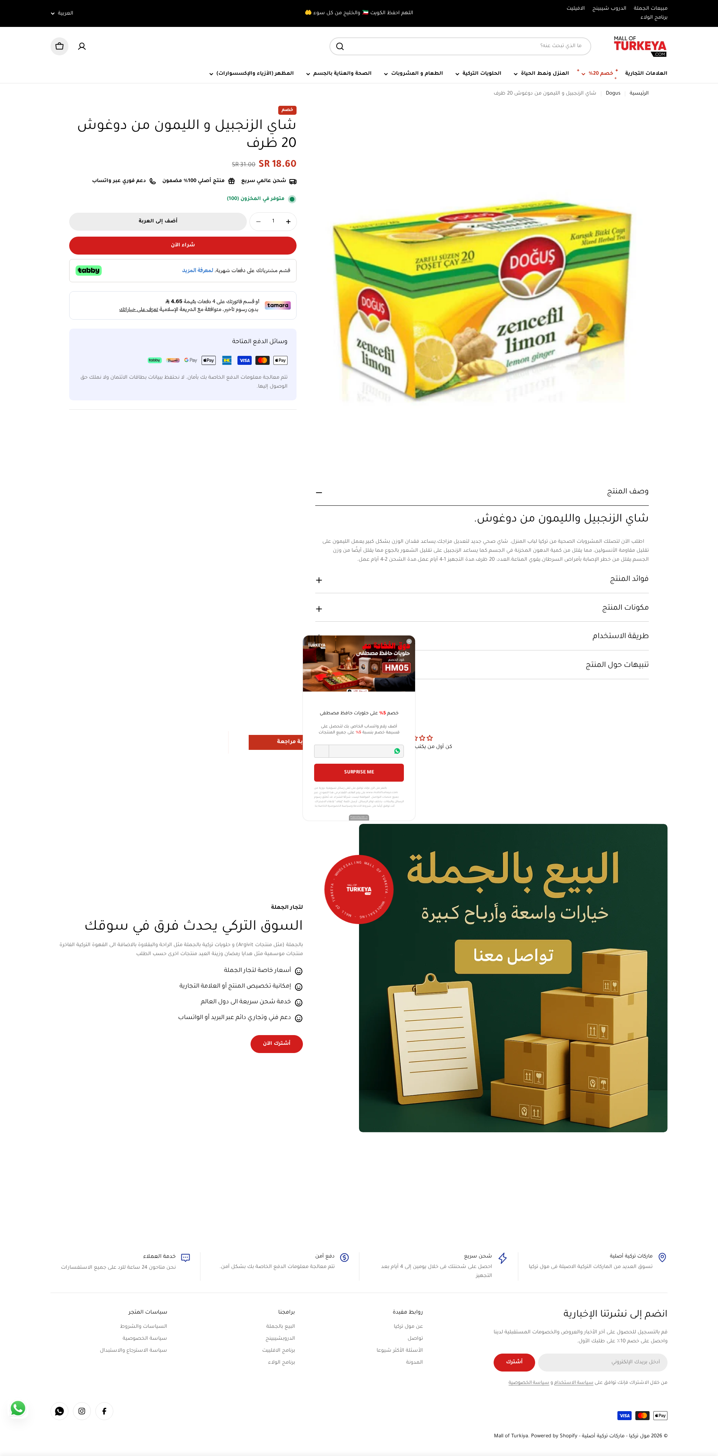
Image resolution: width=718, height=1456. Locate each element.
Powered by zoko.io (359, 817)
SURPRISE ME (359, 772)
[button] (321, 751)
